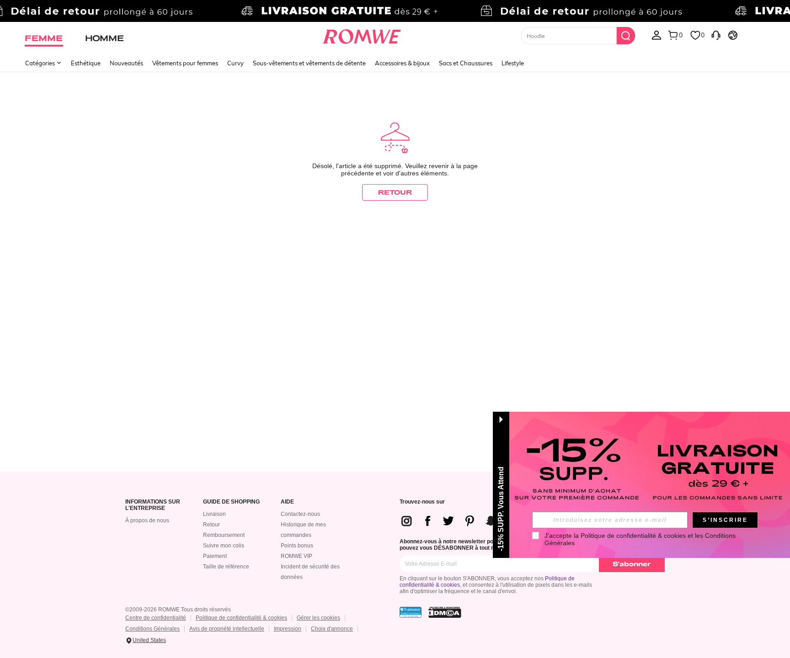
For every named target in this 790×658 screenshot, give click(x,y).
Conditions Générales (152, 629)
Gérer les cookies (318, 618)
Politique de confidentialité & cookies (241, 618)
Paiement (215, 556)
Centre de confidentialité (155, 618)
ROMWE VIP (296, 556)
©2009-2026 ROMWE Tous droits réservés (178, 609)
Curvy (235, 63)
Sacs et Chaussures (465, 63)
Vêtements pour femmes (185, 63)
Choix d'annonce (332, 629)
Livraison (214, 514)
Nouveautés (126, 63)
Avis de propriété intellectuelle (226, 629)
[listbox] (656, 35)
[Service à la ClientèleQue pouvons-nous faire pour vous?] (715, 34)
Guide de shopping (231, 502)
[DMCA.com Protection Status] (444, 612)
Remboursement (224, 535)
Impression (287, 629)
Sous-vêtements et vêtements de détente (309, 63)
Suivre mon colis (223, 545)
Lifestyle (513, 63)
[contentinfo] (463, 521)
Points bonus (297, 545)
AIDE (287, 502)
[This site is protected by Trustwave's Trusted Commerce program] (411, 612)
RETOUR (395, 192)
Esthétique (86, 63)
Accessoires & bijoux (402, 63)
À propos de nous (147, 520)
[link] (395, 11)
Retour (211, 524)
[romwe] (362, 35)
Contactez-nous (300, 514)
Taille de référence (226, 566)
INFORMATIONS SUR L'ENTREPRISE (152, 505)
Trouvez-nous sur (422, 502)
